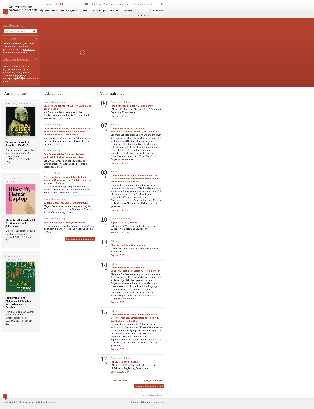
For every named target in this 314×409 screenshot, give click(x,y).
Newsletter (96, 4)
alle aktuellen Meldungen (81, 239)
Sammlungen (67, 10)
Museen (83, 10)
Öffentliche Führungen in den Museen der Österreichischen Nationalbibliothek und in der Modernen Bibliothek (135, 178)
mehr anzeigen (120, 380)
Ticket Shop (157, 10)
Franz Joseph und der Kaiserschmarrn (132, 106)
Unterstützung (122, 4)
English (60, 4)
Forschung (99, 10)
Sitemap (145, 402)
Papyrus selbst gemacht (124, 222)
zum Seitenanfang (152, 395)
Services (114, 10)
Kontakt (128, 10)
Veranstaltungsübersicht (150, 386)
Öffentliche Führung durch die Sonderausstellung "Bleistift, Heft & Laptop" (135, 130)
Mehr (67, 118)
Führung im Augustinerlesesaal (128, 245)
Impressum (158, 402)
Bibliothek (50, 10)
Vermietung (108, 4)
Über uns (142, 15)
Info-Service (29, 49)
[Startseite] (41, 10)
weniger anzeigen (153, 380)
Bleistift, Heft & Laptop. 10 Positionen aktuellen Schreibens (20, 223)
